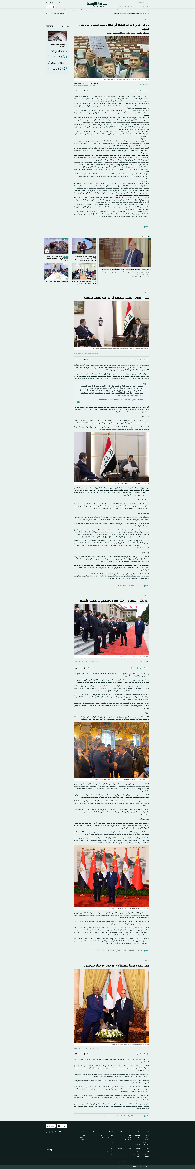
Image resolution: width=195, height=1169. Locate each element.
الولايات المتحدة (137, 1135)
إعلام (112, 1142)
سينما (112, 1139)
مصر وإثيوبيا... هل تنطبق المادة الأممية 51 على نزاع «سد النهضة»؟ (56, 63)
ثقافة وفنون (107, 10)
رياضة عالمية (147, 1156)
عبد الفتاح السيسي (121, 950)
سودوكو (111, 1154)
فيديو (73, 10)
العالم (121, 10)
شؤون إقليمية (146, 1144)
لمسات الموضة (83, 1139)
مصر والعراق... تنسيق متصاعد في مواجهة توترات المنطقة (116, 298)
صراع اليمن (139, 227)
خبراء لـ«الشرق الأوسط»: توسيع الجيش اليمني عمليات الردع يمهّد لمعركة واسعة (57, 258)
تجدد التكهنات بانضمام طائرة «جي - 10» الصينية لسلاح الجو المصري (56, 51)
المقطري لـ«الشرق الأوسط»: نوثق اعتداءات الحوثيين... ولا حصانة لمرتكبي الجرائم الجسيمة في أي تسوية (85, 258)
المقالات (130, 1135)
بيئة (103, 1139)
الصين (98, 950)
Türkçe (140, 2)
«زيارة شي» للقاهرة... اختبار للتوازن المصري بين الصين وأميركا (114, 601)
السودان (107, 1116)
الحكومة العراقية (121, 586)
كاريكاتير (129, 1137)
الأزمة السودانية (121, 1116)
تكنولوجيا (95, 10)
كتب (112, 1135)
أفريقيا (139, 1142)
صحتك (102, 1135)
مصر (113, 586)
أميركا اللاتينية (137, 1144)
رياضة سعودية (146, 1151)
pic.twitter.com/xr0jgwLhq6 (130, 395)
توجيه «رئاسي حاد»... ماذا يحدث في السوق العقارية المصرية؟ (56, 68)
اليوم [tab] (51, 26)
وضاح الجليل (143, 84)
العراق (107, 586)
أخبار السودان (131, 1116)
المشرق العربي (145, 1142)
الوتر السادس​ (110, 1137)
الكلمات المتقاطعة (109, 1151)
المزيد (59, 10)
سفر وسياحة (82, 1137)
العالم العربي (145, 20)
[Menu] (148, 10)
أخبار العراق (131, 586)
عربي (148, 2)
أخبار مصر (139, 586)
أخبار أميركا (111, 950)
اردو (137, 2)
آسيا (139, 1139)
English (144, 2)
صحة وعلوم (101, 10)
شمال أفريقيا (145, 1139)
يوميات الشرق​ (89, 10)
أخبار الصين (131, 950)
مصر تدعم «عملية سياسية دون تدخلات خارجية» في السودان (115, 966)
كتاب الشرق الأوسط (127, 1139)
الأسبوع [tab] (48, 26)
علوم (103, 1137)
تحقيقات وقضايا (137, 1154)
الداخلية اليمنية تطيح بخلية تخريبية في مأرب (56, 282)
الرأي (118, 10)
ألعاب (63, 10)
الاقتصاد (113, 10)
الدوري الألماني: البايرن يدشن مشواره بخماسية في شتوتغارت (128, 13)
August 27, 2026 (105, 400)
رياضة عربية (147, 1154)
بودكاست (68, 10)
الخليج (147, 1137)
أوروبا (139, 1137)
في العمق (77, 10)
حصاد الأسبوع (137, 1151)
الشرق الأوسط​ (127, 10)
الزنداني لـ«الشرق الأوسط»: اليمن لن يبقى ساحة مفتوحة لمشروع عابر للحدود (126, 269)
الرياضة (82, 10)
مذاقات (83, 1135)
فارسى (134, 2)
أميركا (92, 950)
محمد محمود (141, 353)
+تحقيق (138, 1156)
